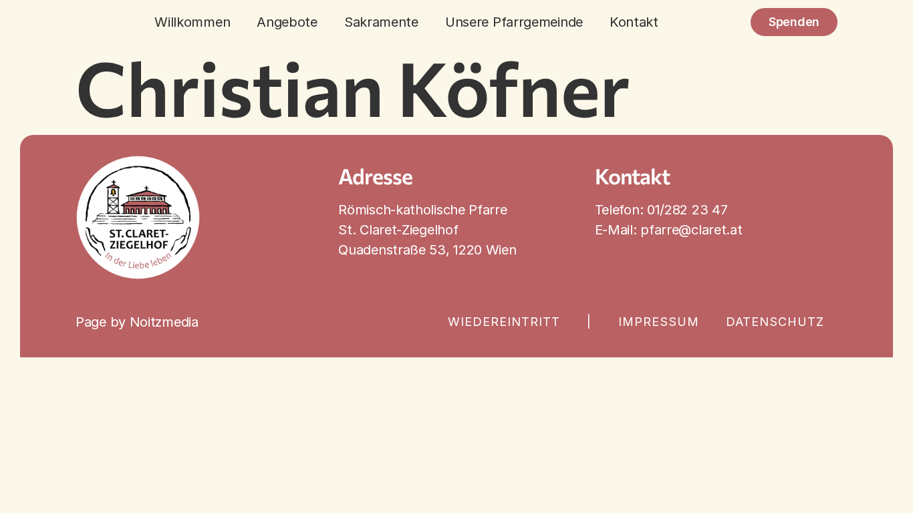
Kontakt (634, 22)
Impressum (658, 322)
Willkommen (192, 22)
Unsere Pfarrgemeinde (514, 22)
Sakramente (381, 22)
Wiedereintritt (504, 322)
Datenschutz (775, 322)
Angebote (287, 22)
